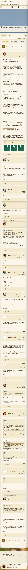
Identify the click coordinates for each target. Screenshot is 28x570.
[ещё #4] (24, 217)
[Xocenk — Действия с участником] (23, 316)
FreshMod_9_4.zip (7, 122)
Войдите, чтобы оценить (19, 41)
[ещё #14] (24, 492)
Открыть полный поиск (20, 38)
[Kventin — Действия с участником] (23, 53)
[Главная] (6, 2)
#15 (18, 500)
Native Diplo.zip (21, 125)
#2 (17, 161)
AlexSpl (22, 135)
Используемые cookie (23, 561)
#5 (17, 226)
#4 (17, 207)
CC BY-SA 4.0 (20, 555)
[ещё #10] (24, 360)
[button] (19, 1)
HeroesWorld (3, 4)
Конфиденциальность (13, 561)
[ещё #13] (24, 464)
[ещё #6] (24, 267)
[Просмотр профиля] (5, 54)
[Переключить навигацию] (25, 1)
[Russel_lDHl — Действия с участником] (23, 272)
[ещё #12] (24, 406)
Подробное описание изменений (9, 118)
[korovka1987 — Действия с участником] (23, 255)
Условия (5, 561)
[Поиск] (22, 1)
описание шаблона (7, 126)
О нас (1, 561)
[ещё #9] (24, 332)
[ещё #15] (24, 535)
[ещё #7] (24, 289)
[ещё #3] (24, 200)
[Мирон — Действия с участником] (23, 204)
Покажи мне (9, 567)
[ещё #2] (24, 183)
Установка (6, 133)
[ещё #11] (24, 378)
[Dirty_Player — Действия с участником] (23, 190)
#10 (18, 339)
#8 (18, 296)
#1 (18, 56)
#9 (18, 319)
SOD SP (22, 137)
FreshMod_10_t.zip (7, 124)
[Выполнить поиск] (26, 35)
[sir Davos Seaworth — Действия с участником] (23, 159)
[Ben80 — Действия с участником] (23, 385)
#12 (18, 387)
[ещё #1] (24, 154)
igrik (6, 136)
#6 (17, 257)
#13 (18, 415)
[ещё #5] (24, 250)
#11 (18, 367)
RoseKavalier (7, 138)
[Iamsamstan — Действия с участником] (23, 337)
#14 (18, 473)
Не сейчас (15, 567)
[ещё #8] (24, 312)
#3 (17, 192)
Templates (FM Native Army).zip (9, 128)
